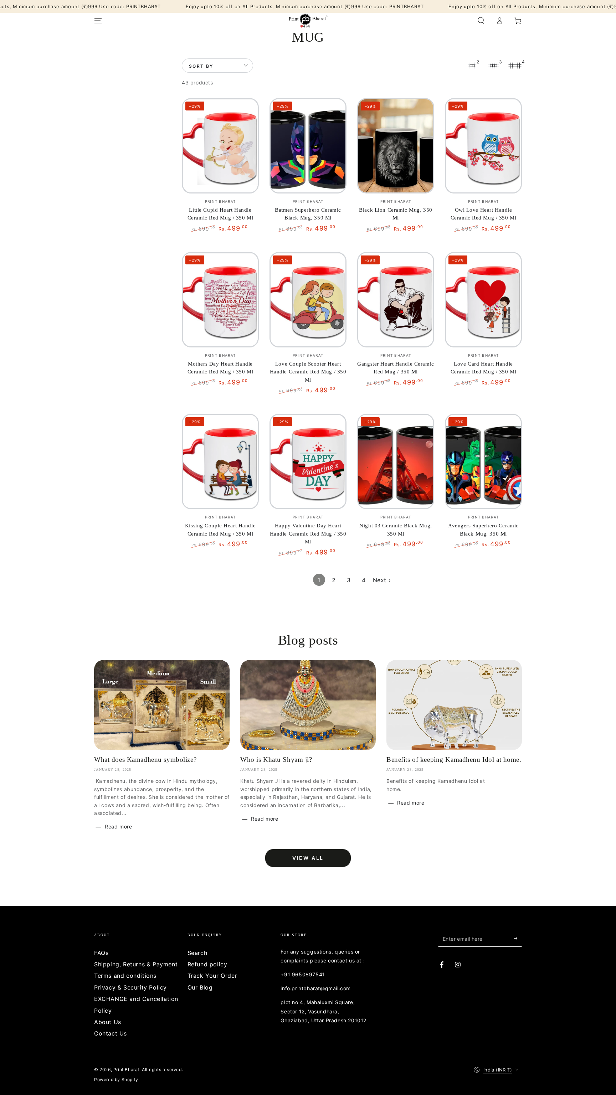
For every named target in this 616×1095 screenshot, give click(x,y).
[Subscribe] (518, 938)
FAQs (101, 952)
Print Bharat (126, 1069)
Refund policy (207, 964)
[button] (481, 21)
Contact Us (110, 1033)
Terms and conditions (125, 975)
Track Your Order (212, 975)
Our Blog (200, 987)
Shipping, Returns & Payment (136, 964)
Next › (382, 580)
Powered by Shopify (116, 1079)
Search (197, 952)
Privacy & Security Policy (130, 987)
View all (308, 858)
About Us (107, 1022)
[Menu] (98, 21)
